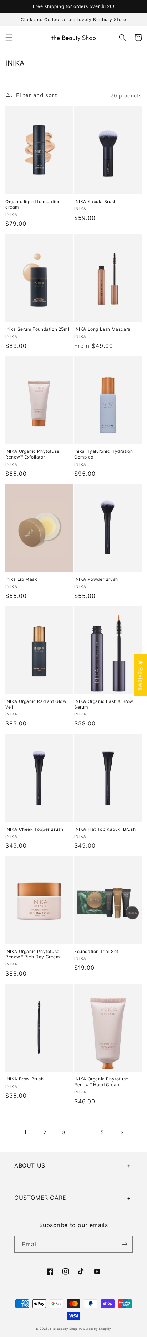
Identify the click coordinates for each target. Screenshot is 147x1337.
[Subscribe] (124, 1244)
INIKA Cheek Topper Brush (34, 829)
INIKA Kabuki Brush (95, 201)
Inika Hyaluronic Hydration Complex (103, 454)
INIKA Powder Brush (96, 579)
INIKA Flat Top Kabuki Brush (105, 829)
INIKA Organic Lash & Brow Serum (103, 704)
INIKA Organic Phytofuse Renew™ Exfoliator (32, 454)
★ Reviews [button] (140, 675)
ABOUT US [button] (29, 1165)
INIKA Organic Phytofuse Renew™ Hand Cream (101, 1081)
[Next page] (122, 1132)
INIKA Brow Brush (24, 1079)
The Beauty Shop (63, 1329)
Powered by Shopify (95, 1329)
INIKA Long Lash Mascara (102, 329)
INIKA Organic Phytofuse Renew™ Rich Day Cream (32, 954)
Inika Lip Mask (21, 579)
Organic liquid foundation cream (33, 204)
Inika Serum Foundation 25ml (37, 329)
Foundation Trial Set (96, 951)
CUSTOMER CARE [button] (40, 1197)
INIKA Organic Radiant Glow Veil (36, 704)
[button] (9, 37)
